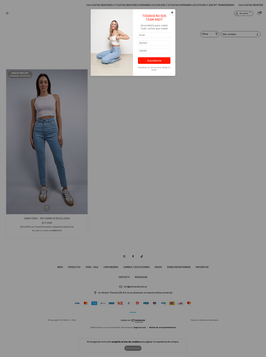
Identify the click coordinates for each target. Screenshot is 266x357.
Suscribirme (154, 60)
